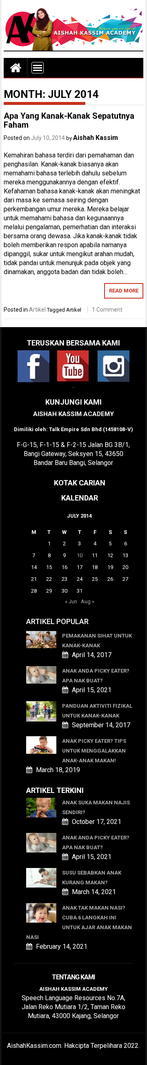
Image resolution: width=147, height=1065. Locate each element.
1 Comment (107, 309)
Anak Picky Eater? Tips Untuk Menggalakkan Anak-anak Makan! (94, 751)
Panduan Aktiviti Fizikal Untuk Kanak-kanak (97, 711)
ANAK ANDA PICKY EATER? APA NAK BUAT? (95, 676)
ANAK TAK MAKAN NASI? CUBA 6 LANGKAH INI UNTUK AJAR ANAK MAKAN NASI (79, 922)
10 (79, 555)
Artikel (37, 309)
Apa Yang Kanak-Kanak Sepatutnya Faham (69, 120)
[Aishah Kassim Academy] (15, 67)
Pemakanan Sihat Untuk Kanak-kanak (97, 641)
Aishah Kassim (95, 138)
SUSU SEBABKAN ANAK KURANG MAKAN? (91, 878)
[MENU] (37, 67)
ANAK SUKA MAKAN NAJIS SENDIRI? (96, 807)
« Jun (71, 601)
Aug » (87, 601)
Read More (123, 291)
